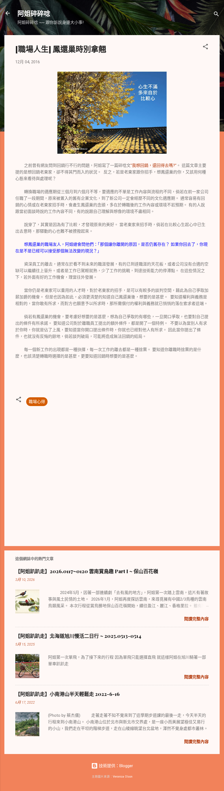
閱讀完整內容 (196, 618)
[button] (205, 47)
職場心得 (37, 401)
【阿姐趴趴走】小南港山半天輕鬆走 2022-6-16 (67, 694)
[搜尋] (216, 15)
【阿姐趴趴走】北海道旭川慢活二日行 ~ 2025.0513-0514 (78, 636)
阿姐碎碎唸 (33, 13)
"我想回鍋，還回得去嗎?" (153, 165)
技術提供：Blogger (115, 765)
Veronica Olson (122, 776)
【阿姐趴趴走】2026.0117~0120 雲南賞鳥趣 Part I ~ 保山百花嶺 (86, 571)
